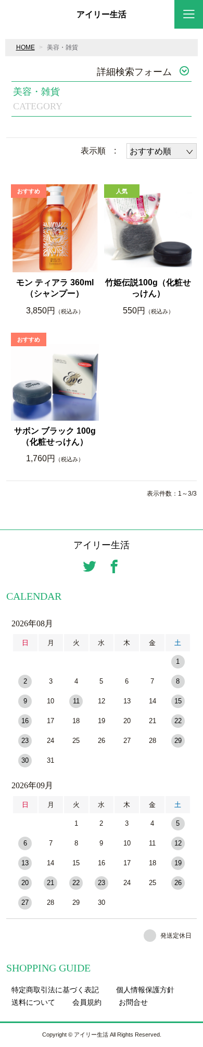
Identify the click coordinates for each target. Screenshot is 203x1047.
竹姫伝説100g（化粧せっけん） (148, 288)
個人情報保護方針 (145, 989)
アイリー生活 (101, 14)
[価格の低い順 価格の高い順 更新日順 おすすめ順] (161, 151)
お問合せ (133, 1002)
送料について (33, 1002)
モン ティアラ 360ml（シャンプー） (55, 288)
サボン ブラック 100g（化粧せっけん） (55, 436)
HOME (25, 47)
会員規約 (87, 1002)
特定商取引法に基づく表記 (55, 989)
